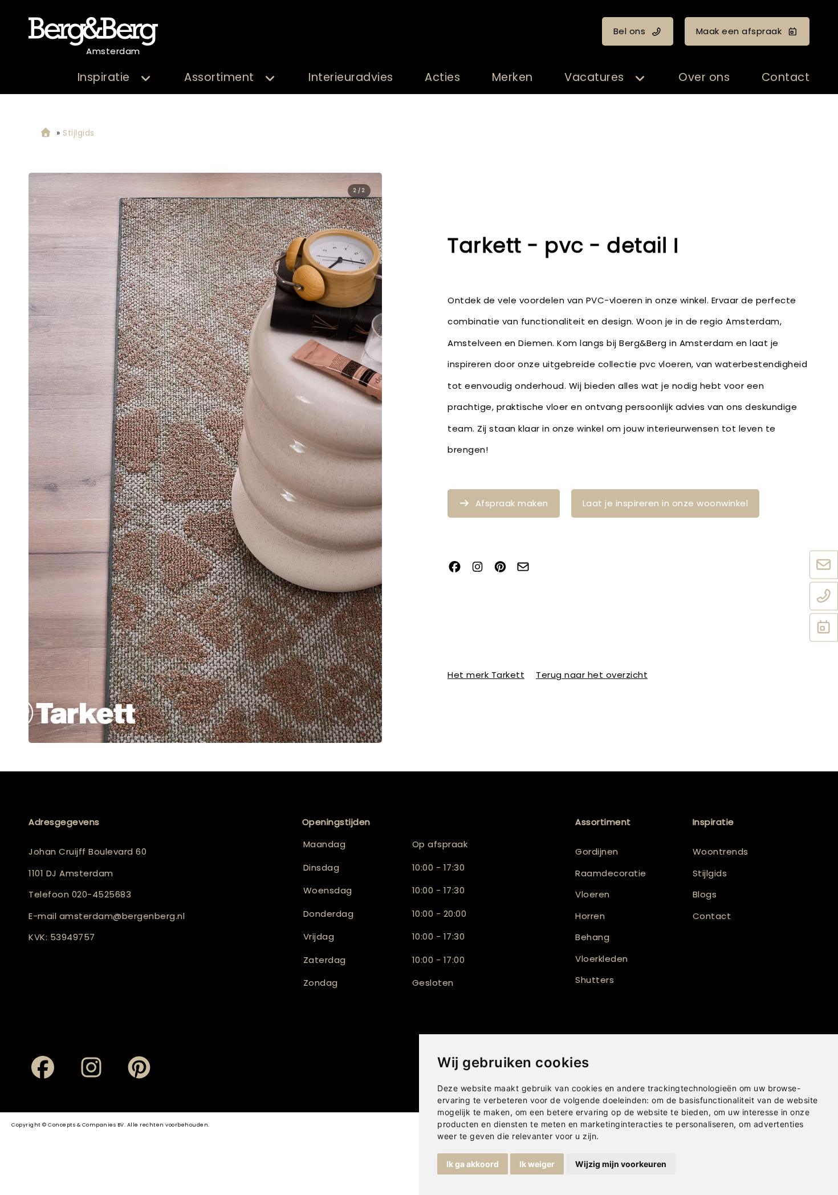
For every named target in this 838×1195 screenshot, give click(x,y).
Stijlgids (710, 873)
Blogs (705, 894)
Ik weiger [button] (537, 1164)
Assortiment (219, 77)
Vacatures (594, 77)
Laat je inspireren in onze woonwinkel (665, 503)
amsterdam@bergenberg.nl (122, 916)
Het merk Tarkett (486, 675)
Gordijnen (597, 851)
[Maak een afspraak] (823, 628)
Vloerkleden (601, 959)
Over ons (704, 77)
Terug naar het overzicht (592, 675)
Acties (442, 77)
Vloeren (592, 894)
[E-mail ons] (823, 565)
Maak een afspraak (739, 31)
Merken (512, 77)
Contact (786, 77)
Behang (592, 937)
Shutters (594, 980)
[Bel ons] (823, 597)
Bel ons (629, 31)
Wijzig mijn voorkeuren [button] (620, 1164)
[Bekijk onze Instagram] (481, 568)
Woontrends (720, 851)
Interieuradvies (350, 77)
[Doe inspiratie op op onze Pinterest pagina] (504, 568)
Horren (590, 916)
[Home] (45, 133)
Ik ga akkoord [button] (472, 1164)
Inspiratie (104, 77)
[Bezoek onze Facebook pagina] (459, 568)
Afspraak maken (511, 503)
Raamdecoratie (610, 873)
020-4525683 (102, 894)
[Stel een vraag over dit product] (527, 568)
